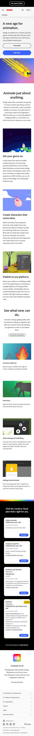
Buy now (17, 53)
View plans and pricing (17, 682)
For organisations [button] (8, 702)
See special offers (17, 3)
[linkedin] (14, 724)
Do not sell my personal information (11, 732)
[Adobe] (9, 10)
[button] (22, 9)
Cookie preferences (14, 730)
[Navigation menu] (3, 10)
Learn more (20, 555)
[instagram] (7, 724)
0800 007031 (24, 645)
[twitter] (11, 724)
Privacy (23, 727)
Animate (4, 15)
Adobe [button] (5, 710)
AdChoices (25, 732)
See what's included (11, 555)
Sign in (28, 10)
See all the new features (17, 335)
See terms (8, 587)
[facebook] (4, 724)
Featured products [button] (8, 714)
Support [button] (5, 706)
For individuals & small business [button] (12, 693)
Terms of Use (6, 730)
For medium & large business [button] (11, 697)
